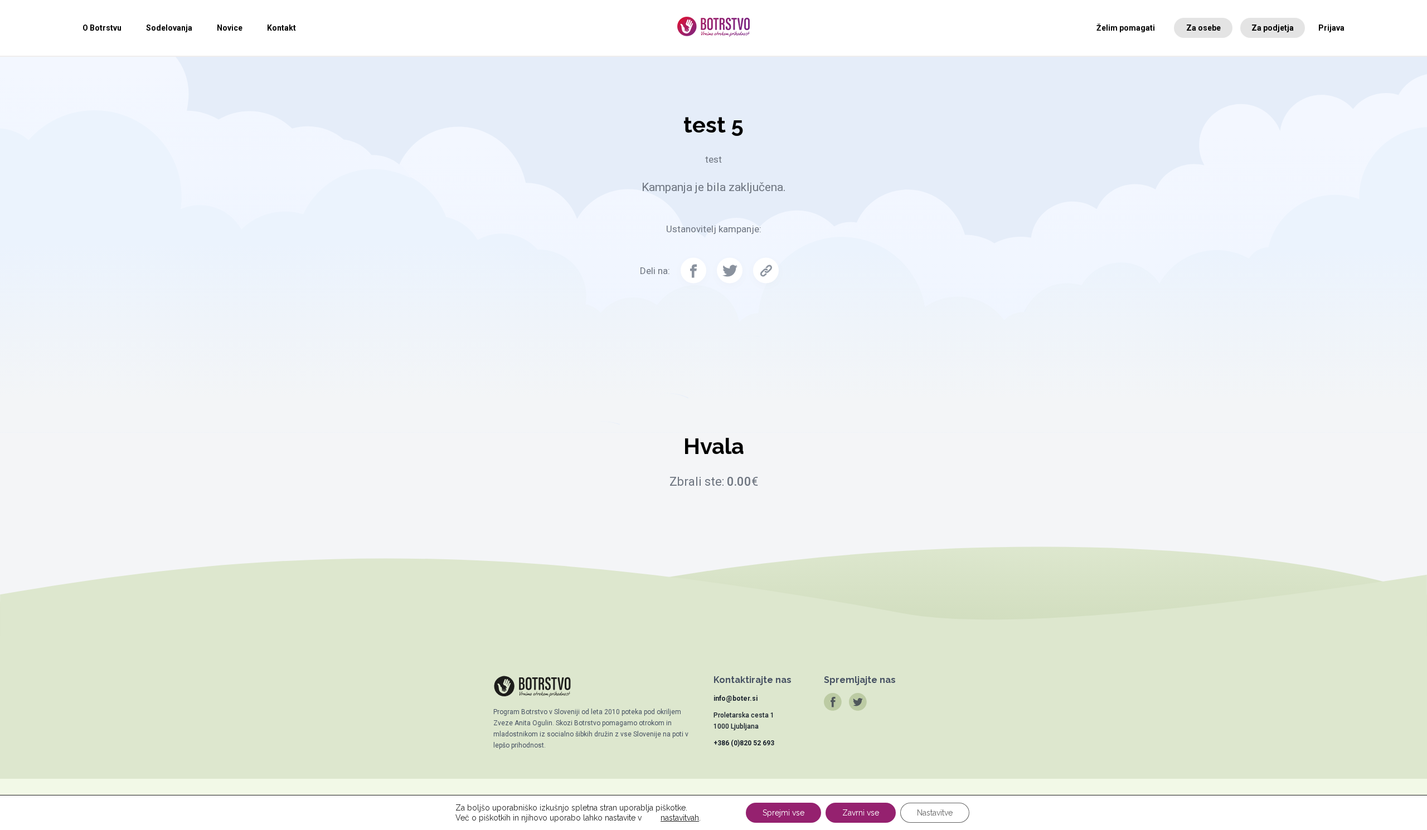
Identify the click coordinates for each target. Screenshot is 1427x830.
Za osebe (1203, 27)
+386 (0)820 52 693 (744, 743)
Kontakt (281, 27)
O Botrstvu (102, 27)
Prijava (1331, 27)
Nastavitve (935, 812)
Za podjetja (1272, 27)
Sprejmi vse (783, 812)
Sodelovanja (169, 27)
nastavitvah (680, 817)
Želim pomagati (1125, 27)
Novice (229, 27)
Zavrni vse (860, 812)
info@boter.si (736, 698)
